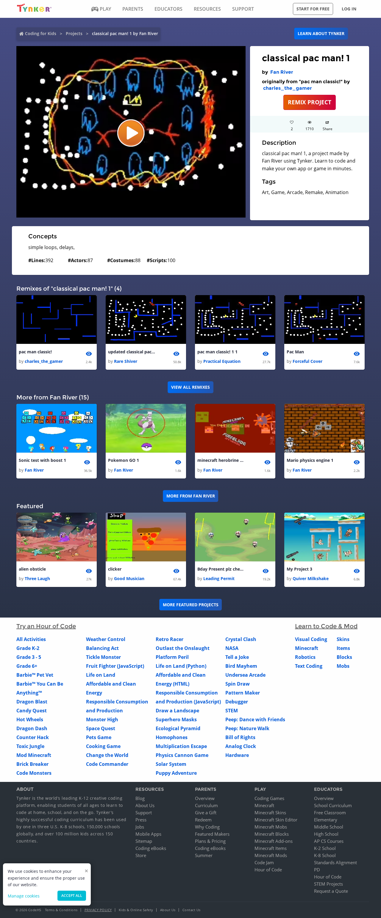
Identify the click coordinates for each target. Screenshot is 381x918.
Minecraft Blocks (271, 834)
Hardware (237, 755)
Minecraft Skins (270, 812)
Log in (349, 9)
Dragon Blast (31, 701)
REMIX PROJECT (309, 102)
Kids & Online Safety (136, 910)
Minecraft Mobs (270, 827)
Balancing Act (102, 648)
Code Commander (107, 764)
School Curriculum (333, 805)
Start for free (313, 9)
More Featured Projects (190, 604)
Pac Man (295, 352)
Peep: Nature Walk (247, 728)
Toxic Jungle (30, 746)
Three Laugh (37, 578)
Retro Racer (169, 639)
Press (140, 820)
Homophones (172, 737)
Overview (205, 798)
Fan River (281, 72)
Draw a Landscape (177, 710)
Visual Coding (311, 639)
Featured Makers (212, 834)
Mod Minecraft (33, 755)
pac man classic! (35, 352)
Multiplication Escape (181, 746)
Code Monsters (33, 773)
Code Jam (264, 862)
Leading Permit (219, 578)
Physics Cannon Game (182, 755)
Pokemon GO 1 (123, 460)
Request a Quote (331, 891)
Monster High (102, 719)
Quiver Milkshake (311, 578)
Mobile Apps (148, 834)
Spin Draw (237, 684)
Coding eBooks (150, 848)
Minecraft (306, 648)
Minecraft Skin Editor (275, 820)
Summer (204, 855)
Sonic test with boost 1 (42, 460)
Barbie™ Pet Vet (34, 675)
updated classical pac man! (132, 352)
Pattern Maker (242, 692)
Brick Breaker (32, 764)
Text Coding (308, 666)
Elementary (325, 820)
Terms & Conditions (61, 910)
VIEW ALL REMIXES (190, 387)
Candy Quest (31, 710)
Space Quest (100, 728)
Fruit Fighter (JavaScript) (115, 666)
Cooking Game (103, 746)
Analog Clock (240, 746)
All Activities (31, 639)
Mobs (343, 666)
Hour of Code (268, 870)
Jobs (139, 827)
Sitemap (143, 841)
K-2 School (325, 848)
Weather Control (105, 639)
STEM (231, 710)
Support (143, 812)
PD (317, 870)
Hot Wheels (29, 719)
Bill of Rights (240, 737)
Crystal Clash (240, 639)
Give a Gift (205, 812)
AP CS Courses (328, 841)
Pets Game (98, 737)
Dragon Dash (31, 728)
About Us (144, 805)
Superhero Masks (176, 719)
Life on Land (100, 675)
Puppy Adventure (176, 773)
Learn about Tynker (321, 33)
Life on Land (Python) (181, 666)
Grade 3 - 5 (28, 657)
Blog (140, 798)
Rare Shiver (125, 361)
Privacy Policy (98, 910)
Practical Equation (222, 361)
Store (140, 855)
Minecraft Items (270, 848)
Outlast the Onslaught (183, 648)
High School (326, 834)
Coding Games (269, 798)
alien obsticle (32, 569)
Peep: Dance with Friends (255, 719)
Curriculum (206, 805)
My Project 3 (299, 569)
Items (343, 648)
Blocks (344, 657)
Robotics (305, 657)
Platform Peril (172, 657)
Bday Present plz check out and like (221, 569)
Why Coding (207, 827)
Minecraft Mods (270, 855)
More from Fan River (190, 496)
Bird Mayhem (241, 666)
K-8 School (325, 855)
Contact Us (191, 910)
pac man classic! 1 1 (217, 352)
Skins (343, 639)
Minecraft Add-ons (273, 841)
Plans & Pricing (210, 841)
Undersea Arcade (245, 675)
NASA (231, 648)
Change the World (107, 755)
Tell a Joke (237, 657)
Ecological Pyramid (178, 728)
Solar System (171, 764)
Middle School (328, 827)
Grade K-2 (27, 648)
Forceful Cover (307, 361)
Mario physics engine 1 (310, 460)
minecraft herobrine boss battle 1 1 (221, 460)
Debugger (236, 701)
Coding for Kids (40, 33)
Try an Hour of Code (46, 626)
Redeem (203, 820)
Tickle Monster (103, 657)
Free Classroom (330, 812)
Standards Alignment (335, 862)
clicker (114, 569)
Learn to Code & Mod (326, 626)
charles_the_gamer (287, 88)
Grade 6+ (26, 666)
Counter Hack (32, 737)
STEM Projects (328, 884)
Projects (74, 33)
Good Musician (129, 578)
